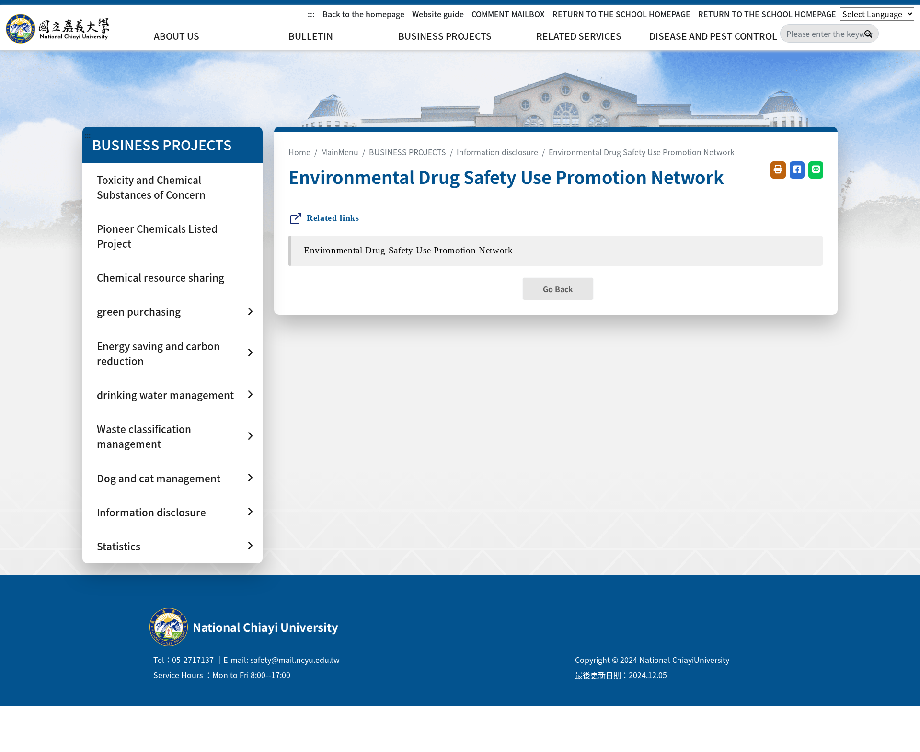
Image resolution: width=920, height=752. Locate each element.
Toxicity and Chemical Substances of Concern (151, 187)
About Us (176, 36)
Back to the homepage (363, 14)
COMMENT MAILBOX (508, 14)
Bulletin (310, 36)
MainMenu (339, 152)
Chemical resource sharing (160, 277)
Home (299, 152)
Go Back (558, 289)
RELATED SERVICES (578, 36)
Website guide (438, 14)
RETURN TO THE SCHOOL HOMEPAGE (621, 14)
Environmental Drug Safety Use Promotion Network (642, 152)
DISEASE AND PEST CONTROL (713, 36)
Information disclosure (497, 152)
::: (311, 14)
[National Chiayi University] (57, 29)
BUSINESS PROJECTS (445, 36)
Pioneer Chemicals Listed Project (157, 236)
